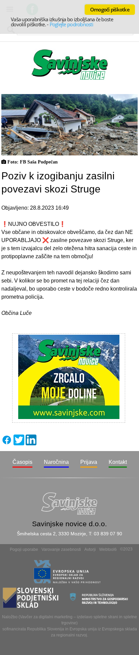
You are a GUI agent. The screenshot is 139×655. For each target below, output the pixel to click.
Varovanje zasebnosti (61, 549)
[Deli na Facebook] (6, 443)
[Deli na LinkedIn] (31, 443)
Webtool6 (108, 549)
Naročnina (56, 462)
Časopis (22, 462)
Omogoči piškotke (110, 9)
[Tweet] (18, 443)
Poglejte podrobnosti (71, 24)
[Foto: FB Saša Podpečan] (69, 153)
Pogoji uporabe (24, 549)
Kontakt (118, 462)
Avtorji (90, 549)
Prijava (88, 462)
